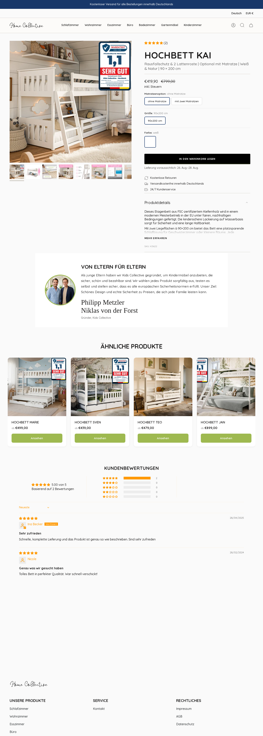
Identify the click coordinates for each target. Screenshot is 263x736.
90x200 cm (155, 120)
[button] (70, 25)
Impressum (184, 709)
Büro (13, 732)
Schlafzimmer (19, 709)
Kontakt (99, 709)
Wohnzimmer (19, 716)
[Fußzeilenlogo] (29, 686)
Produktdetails (157, 202)
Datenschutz (185, 724)
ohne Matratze (157, 101)
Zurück (9, 102)
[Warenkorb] (251, 25)
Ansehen (37, 438)
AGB (179, 716)
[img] (28, 518)
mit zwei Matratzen (187, 101)
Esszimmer (17, 724)
